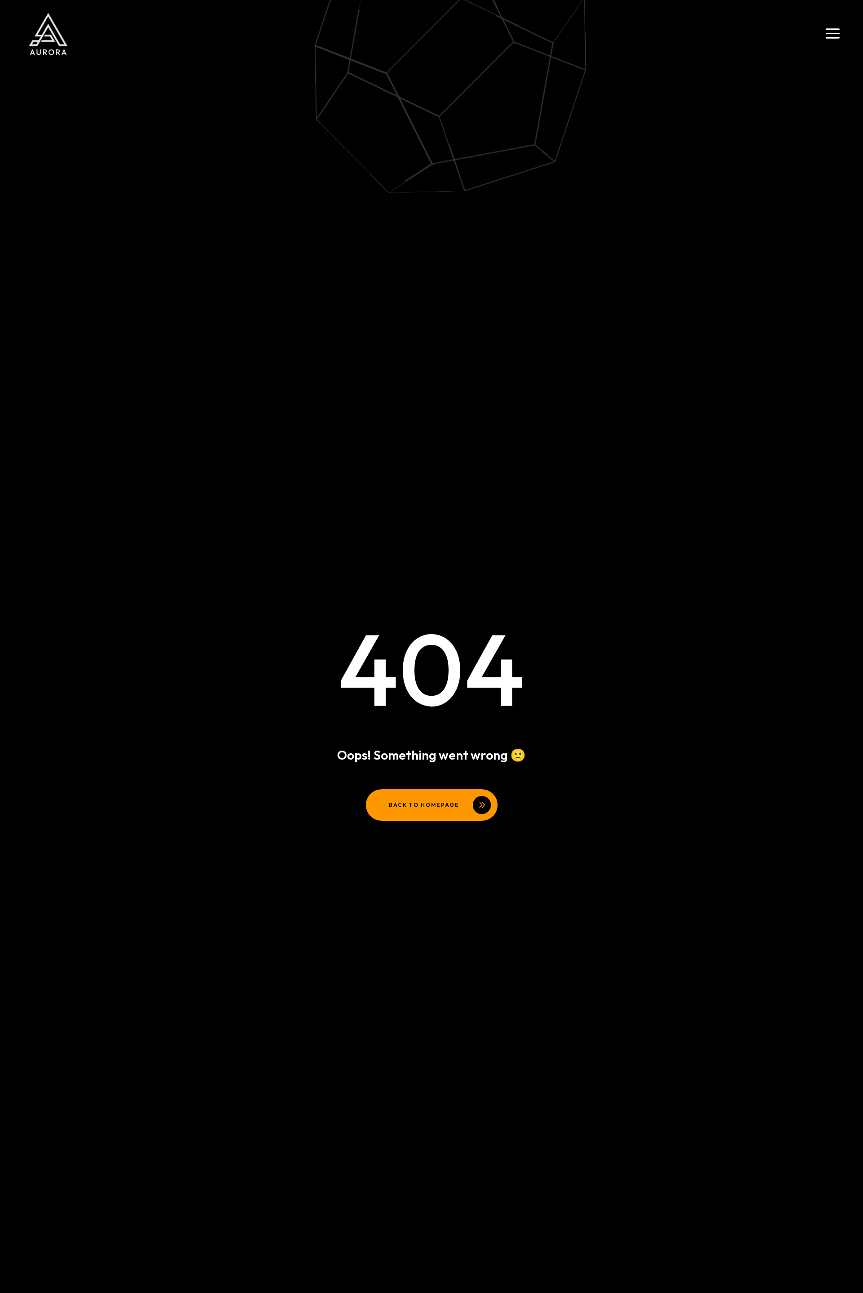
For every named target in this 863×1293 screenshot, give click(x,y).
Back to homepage (424, 804)
